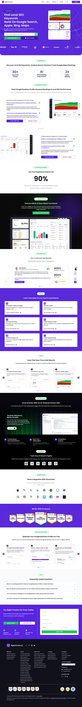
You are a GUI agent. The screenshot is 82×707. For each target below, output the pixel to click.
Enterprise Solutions (11, 657)
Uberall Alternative (51, 657)
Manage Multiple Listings (25, 669)
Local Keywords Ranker (25, 653)
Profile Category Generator (40, 655)
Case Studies (64, 657)
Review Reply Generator (39, 653)
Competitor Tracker (24, 664)
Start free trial (27, 623)
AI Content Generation (25, 655)
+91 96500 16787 (66, 671)
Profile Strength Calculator (39, 657)
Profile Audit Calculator (39, 658)
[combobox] (67, 2)
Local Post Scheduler (24, 670)
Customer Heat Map (24, 672)
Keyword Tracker (10, 658)
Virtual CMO (22, 682)
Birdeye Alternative (52, 655)
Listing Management (11, 653)
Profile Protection (24, 657)
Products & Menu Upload (25, 665)
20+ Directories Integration (26, 677)
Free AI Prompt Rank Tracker (40, 667)
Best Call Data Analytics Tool (26, 680)
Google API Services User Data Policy (58, 698)
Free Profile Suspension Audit (40, 665)
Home (42, 2)
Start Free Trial (12, 38)
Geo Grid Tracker (23, 662)
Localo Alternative (51, 653)
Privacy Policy (64, 653)
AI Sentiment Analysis (24, 674)
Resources (64, 658)
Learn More (10, 428)
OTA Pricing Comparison (25, 667)
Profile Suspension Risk (25, 658)
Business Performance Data (26, 679)
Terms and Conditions (66, 655)
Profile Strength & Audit (25, 675)
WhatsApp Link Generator (39, 664)
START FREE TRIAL (14, 121)
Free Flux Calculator (38, 662)
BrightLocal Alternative (52, 658)
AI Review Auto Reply (24, 660)
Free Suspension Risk (38, 660)
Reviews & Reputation (11, 655)
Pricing (61, 2)
